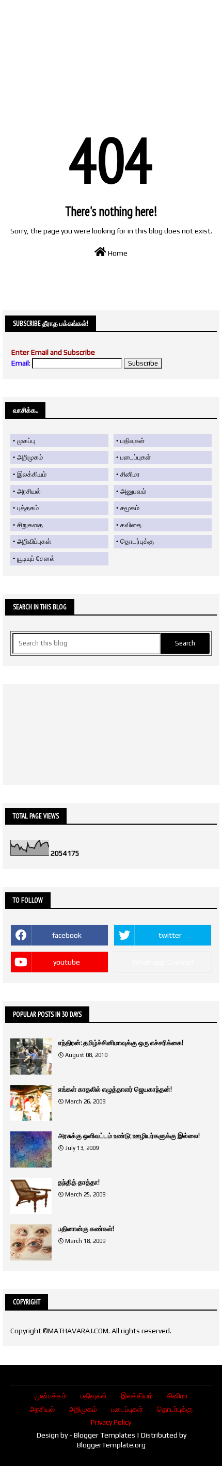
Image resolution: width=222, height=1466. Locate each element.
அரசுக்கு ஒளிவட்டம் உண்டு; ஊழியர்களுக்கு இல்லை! (129, 1135)
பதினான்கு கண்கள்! (86, 1228)
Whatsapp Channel (162, 962)
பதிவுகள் (132, 441)
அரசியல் (29, 491)
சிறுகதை (30, 525)
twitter (170, 935)
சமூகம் (129, 508)
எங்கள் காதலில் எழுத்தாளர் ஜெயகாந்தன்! (115, 1089)
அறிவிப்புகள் (34, 541)
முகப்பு (26, 441)
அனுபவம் (133, 491)
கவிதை (130, 525)
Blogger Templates (104, 1435)
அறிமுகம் (30, 457)
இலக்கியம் (31, 474)
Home (117, 253)
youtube (66, 962)
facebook (67, 935)
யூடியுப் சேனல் (36, 558)
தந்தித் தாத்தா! (79, 1182)
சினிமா (130, 474)
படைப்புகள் (135, 457)
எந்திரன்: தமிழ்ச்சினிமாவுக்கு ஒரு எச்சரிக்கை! (120, 1042)
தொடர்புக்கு (137, 541)
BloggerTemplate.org (111, 1445)
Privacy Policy (111, 1422)
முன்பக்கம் (51, 1396)
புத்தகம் (28, 508)
